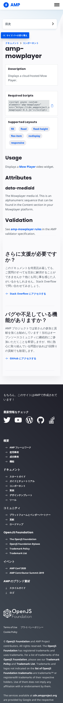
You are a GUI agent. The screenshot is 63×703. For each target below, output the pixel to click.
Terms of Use (10, 627)
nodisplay (34, 136)
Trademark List (18, 553)
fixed (24, 129)
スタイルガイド (18, 587)
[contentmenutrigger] (29, 24)
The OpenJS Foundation (23, 539)
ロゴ (12, 592)
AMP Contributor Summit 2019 (27, 572)
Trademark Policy (20, 548)
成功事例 (14, 456)
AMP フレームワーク (20, 447)
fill (12, 129)
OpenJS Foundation (18, 641)
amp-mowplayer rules (26, 229)
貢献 (12, 519)
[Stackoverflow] (51, 420)
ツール (13, 499)
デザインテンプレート (21, 495)
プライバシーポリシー (32, 627)
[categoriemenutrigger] (15, 35)
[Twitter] (7, 420)
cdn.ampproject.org (45, 695)
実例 (12, 490)
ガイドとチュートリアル (22, 481)
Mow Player (27, 167)
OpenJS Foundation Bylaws (25, 543)
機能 (12, 461)
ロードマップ (16, 524)
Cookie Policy (10, 632)
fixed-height (40, 129)
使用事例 (14, 452)
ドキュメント (12, 43)
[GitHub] (40, 420)
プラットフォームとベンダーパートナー (30, 514)
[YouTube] (18, 420)
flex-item (16, 136)
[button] (56, 4)
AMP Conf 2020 (18, 568)
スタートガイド (18, 476)
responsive (17, 142)
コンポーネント (31, 43)
